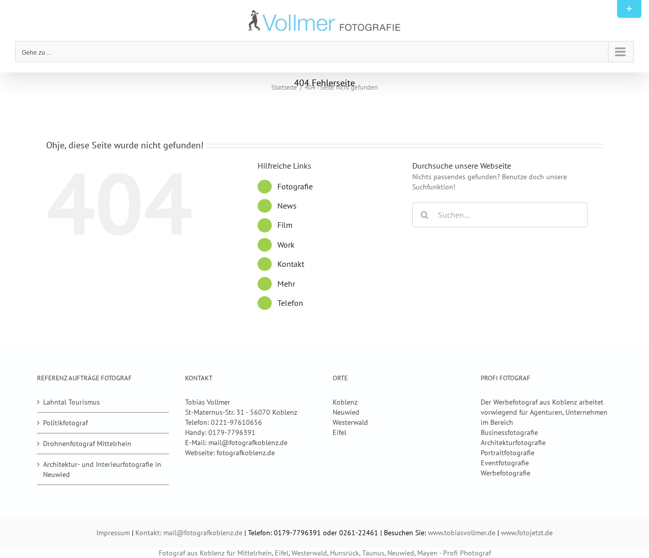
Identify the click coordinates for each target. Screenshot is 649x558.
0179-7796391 (232, 432)
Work (286, 245)
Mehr (286, 283)
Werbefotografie (505, 472)
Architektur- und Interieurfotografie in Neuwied (102, 469)
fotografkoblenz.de (246, 452)
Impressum (113, 532)
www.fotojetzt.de (527, 532)
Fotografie (295, 186)
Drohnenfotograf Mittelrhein (87, 443)
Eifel (339, 432)
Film (285, 225)
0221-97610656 (236, 422)
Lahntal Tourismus (71, 402)
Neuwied (346, 412)
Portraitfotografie (507, 452)
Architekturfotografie (513, 442)
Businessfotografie (509, 432)
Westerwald (350, 422)
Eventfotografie (505, 462)
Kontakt (290, 264)
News (287, 206)
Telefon (290, 303)
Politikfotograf (65, 422)
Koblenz (345, 402)
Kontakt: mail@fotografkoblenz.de (188, 532)
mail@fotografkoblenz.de (247, 442)
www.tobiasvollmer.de (461, 532)
